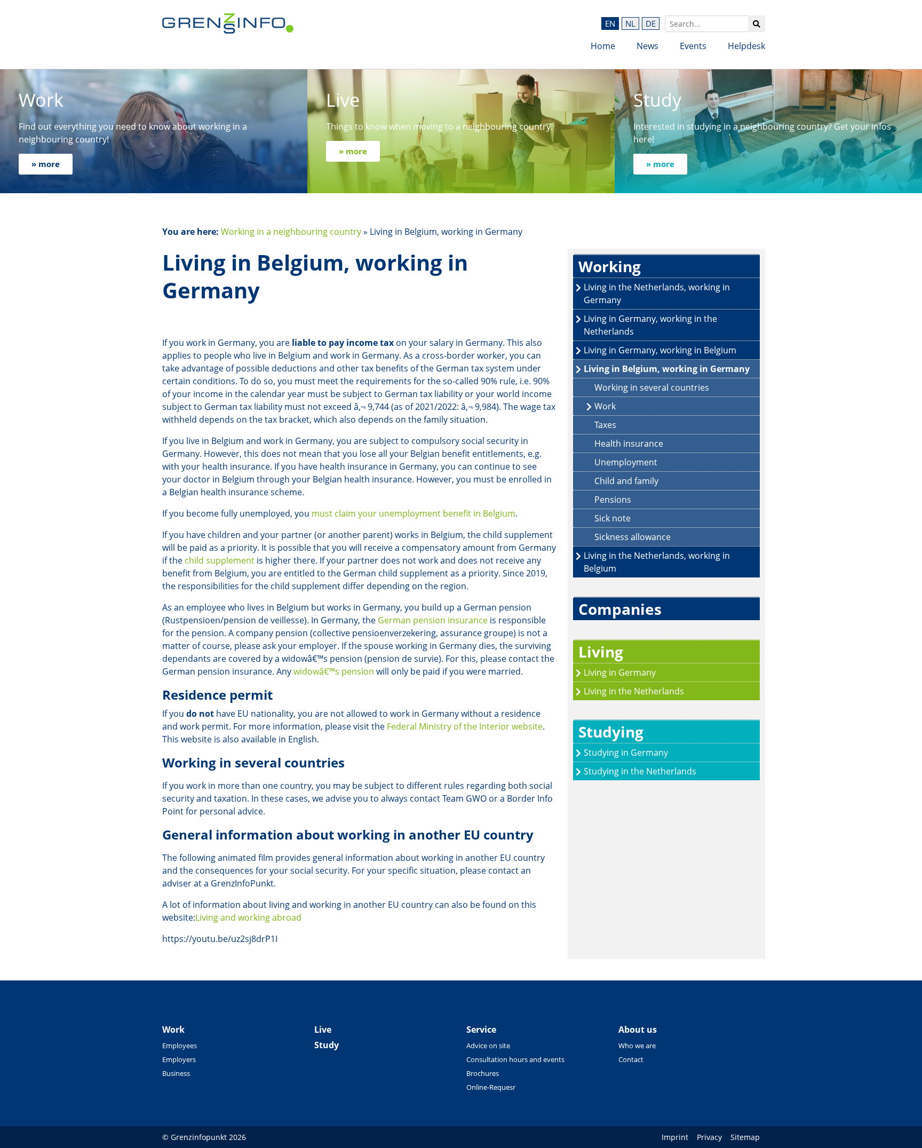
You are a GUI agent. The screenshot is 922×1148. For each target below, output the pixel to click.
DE (651, 23)
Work (605, 406)
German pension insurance (433, 620)
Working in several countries (651, 387)
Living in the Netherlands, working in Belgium (657, 562)
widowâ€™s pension (333, 671)
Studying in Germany (626, 752)
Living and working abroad (248, 917)
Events (693, 46)
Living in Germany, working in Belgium (660, 350)
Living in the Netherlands (634, 691)
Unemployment (625, 462)
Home (603, 46)
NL (630, 23)
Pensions (612, 499)
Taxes (605, 425)
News (647, 46)
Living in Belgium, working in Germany (667, 369)
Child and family (626, 481)
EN (610, 23)
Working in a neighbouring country (291, 231)
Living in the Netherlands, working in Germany (657, 293)
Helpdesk (746, 46)
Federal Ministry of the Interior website (465, 726)
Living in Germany (620, 672)
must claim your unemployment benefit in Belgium (413, 513)
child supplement (220, 560)
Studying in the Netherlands (640, 771)
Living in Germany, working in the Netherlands (650, 325)
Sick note (612, 518)
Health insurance (628, 443)
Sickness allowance (632, 537)
